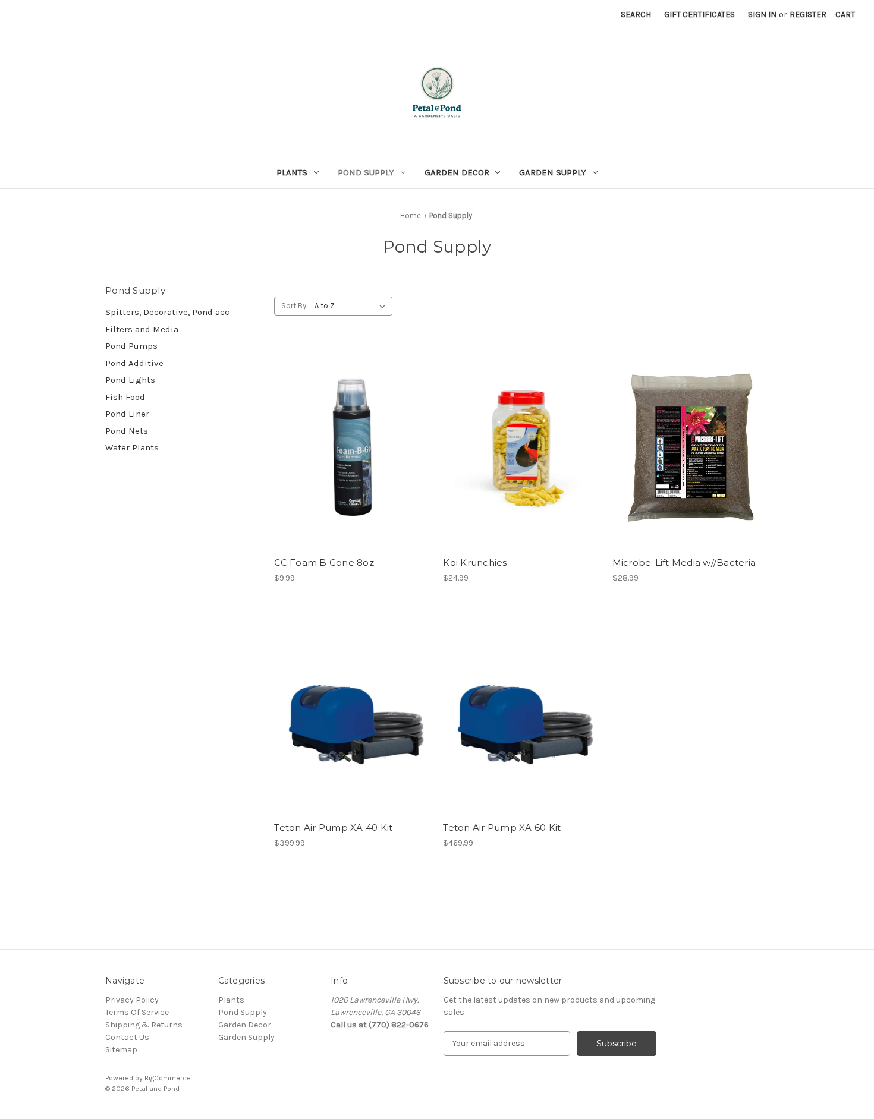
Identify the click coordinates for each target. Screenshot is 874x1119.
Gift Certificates (699, 15)
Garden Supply (552, 172)
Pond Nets (126, 430)
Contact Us (127, 1037)
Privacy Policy (132, 1000)
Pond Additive (134, 363)
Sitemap (121, 1050)
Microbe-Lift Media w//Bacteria (684, 562)
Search (636, 15)
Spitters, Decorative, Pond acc (167, 312)
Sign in (762, 15)
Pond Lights (130, 379)
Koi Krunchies (475, 562)
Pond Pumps (131, 346)
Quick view (350, 426)
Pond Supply (366, 172)
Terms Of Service (137, 1012)
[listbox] (352, 306)
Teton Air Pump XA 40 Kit (333, 827)
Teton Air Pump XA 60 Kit (502, 827)
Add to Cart (352, 468)
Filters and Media (141, 329)
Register (808, 15)
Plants (291, 172)
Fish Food (125, 397)
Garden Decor (457, 172)
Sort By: (294, 305)
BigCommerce (167, 1078)
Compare (348, 447)
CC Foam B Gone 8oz (324, 562)
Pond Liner (127, 413)
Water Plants (132, 447)
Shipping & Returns (144, 1025)
